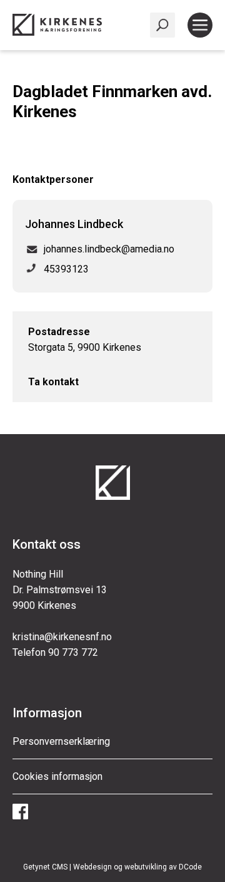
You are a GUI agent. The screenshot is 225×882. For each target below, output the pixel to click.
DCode (190, 867)
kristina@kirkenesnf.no (62, 637)
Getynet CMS (45, 867)
